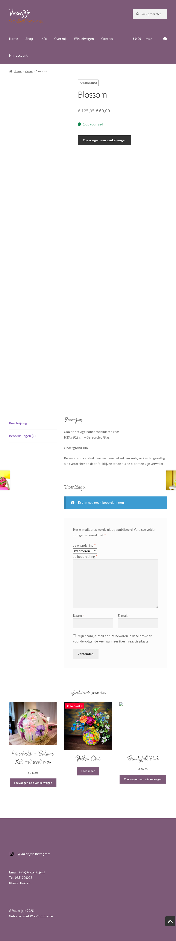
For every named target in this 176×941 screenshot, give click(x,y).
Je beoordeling (85, 556)
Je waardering (84, 545)
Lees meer (88, 771)
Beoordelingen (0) (22, 436)
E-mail (124, 615)
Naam (78, 615)
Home (13, 38)
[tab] (33, 423)
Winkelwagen (84, 38)
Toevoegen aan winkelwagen (104, 140)
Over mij (60, 38)
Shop (29, 38)
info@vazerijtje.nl (32, 872)
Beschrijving (18, 423)
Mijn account (18, 55)
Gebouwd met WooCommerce (31, 916)
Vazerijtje (19, 13)
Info (44, 38)
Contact (107, 38)
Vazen (29, 71)
